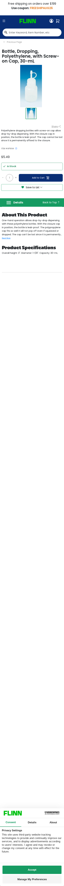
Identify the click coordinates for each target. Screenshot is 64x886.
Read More (6, 238)
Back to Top (50, 202)
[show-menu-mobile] (4, 21)
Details (18, 202)
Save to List (32, 187)
